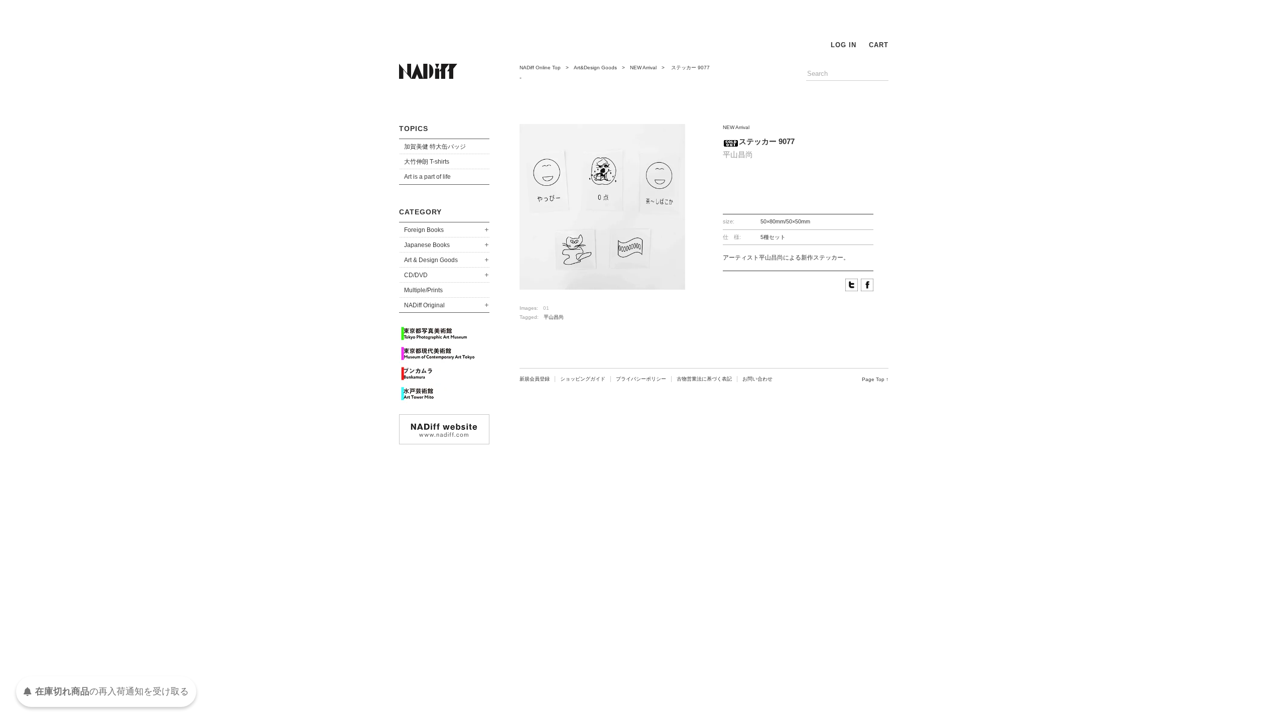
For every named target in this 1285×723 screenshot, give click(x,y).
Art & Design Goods (431, 260)
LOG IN (843, 45)
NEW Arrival (643, 67)
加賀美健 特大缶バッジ (435, 146)
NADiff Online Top (540, 67)
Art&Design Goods (595, 67)
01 (546, 308)
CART (878, 45)
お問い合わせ (757, 379)
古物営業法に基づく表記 (704, 379)
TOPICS (413, 129)
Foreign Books (424, 229)
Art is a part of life (427, 176)
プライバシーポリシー (641, 379)
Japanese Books (427, 245)
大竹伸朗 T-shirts (426, 161)
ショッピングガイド (582, 379)
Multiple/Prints (423, 290)
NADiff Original (424, 305)
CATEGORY (420, 212)
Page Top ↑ (875, 379)
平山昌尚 (554, 317)
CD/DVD (416, 275)
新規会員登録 (535, 379)
